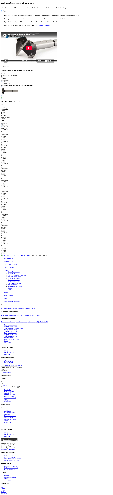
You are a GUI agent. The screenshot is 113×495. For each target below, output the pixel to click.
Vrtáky (12, 255)
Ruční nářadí (7, 390)
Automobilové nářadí (10, 398)
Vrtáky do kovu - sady (14, 273)
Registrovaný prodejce (10, 469)
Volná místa (7, 480)
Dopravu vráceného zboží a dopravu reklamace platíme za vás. (18, 308)
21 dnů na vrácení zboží (11, 468)
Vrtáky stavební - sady (14, 281)
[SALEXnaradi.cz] (9, 440)
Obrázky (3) (6, 83)
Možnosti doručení (9, 457)
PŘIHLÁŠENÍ (8, 361)
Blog (2, 487)
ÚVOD (6, 351)
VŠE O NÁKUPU (9, 352)
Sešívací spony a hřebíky (11, 264)
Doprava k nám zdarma (10, 466)
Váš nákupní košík (6, 372)
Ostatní (6, 255)
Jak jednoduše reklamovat (11, 460)
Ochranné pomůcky (9, 261)
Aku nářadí (7, 393)
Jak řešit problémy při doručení (12, 458)
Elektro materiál (8, 295)
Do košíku (4, 385)
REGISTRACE (8, 362)
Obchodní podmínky (10, 477)
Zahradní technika (9, 396)
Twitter (3, 490)
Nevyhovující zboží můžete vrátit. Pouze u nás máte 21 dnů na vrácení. (20, 315)
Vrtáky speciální (12, 284)
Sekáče (10, 288)
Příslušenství (7, 401)
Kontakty (6, 475)
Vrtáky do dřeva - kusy (23, 255)
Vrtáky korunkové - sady (15, 283)
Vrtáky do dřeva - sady (14, 278)
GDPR (6, 478)
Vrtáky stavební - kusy (14, 280)
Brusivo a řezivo (8, 258)
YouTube (3, 492)
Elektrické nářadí (9, 391)
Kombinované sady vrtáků (15, 286)
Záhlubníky (11, 289)
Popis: (4, 11)
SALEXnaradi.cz (5, 365)
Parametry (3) (7, 67)
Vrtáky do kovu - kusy (14, 272)
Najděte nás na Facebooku (8, 449)
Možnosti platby (8, 455)
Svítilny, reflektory (9, 267)
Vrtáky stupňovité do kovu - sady (17, 275)
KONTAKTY (8, 354)
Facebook (3, 488)
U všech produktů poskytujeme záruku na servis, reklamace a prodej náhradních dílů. (24, 322)
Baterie (6, 292)
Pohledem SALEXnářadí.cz (42, 25)
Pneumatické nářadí (9, 394)
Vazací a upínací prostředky (12, 301)
